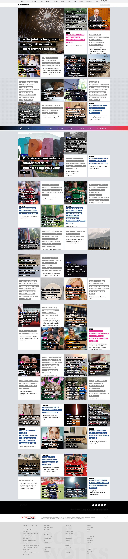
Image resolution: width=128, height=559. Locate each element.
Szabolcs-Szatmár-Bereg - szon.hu (31, 552)
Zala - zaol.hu (47, 529)
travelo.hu (67, 540)
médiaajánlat (105, 509)
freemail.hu (89, 538)
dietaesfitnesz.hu (69, 542)
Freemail (56, 1)
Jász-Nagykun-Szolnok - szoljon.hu (31, 545)
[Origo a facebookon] (93, 505)
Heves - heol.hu (26, 543)
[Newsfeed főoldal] (23, 505)
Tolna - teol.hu (26, 554)
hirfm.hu (89, 553)
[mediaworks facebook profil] (103, 517)
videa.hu (89, 542)
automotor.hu (68, 529)
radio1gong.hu (90, 551)
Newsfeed (48, 1)
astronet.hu (68, 528)
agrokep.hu (46, 551)
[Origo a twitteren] (96, 505)
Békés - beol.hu (26, 531)
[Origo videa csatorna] (102, 505)
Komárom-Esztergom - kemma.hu (30, 547)
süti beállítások (94, 509)
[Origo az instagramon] (99, 505)
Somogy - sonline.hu (27, 551)
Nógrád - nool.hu (26, 549)
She (75, 1)
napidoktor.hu (68, 536)
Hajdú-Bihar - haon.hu (28, 542)
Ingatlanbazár (89, 1)
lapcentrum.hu (90, 544)
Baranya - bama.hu (27, 529)
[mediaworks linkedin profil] (106, 517)
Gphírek (69, 1)
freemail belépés (105, 5)
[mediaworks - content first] (27, 518)
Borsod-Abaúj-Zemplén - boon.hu (30, 533)
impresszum (100, 509)
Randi (81, 1)
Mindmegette (34, 1)
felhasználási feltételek (85, 509)
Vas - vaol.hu (47, 525)
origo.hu (46, 542)
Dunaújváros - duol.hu (28, 536)
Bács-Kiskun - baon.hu (28, 528)
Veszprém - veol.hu (48, 527)
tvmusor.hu (68, 547)
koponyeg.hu (90, 540)
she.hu (88, 531)
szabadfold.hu (47, 538)
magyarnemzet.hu (48, 536)
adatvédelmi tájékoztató (75, 509)
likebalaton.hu (68, 535)
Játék (97, 1)
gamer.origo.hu (69, 533)
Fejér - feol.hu (26, 538)
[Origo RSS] (105, 505)
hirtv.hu (45, 540)
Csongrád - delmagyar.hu (28, 535)
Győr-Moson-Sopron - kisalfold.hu (30, 540)
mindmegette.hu (69, 538)
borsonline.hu (68, 555)
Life (28, 1)
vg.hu (45, 549)
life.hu (88, 529)
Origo (22, 1)
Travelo (62, 1)
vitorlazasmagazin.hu (70, 543)
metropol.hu (90, 527)
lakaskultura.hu (69, 531)
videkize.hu (68, 545)
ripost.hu (89, 525)
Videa (42, 1)
